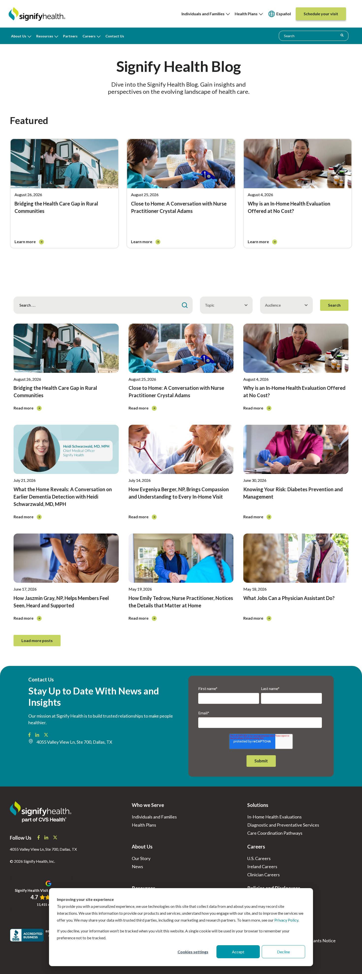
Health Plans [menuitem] (247, 13)
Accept (238, 951)
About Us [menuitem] (18, 36)
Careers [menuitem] (89, 36)
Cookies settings (193, 951)
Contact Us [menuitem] (114, 36)
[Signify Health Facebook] (29, 735)
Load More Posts (37, 640)
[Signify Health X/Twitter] (46, 735)
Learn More (25, 241)
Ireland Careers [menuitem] (262, 866)
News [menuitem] (137, 866)
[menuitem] (279, 14)
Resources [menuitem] (44, 36)
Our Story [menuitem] (141, 858)
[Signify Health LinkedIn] (37, 735)
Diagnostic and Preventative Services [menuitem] (283, 825)
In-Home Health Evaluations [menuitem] (274, 816)
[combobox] (313, 36)
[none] (205, 14)
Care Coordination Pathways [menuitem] (274, 833)
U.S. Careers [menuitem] (259, 858)
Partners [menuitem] (70, 36)
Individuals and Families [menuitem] (203, 13)
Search (334, 305)
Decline (283, 951)
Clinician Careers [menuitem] (263, 874)
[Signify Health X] (55, 838)
